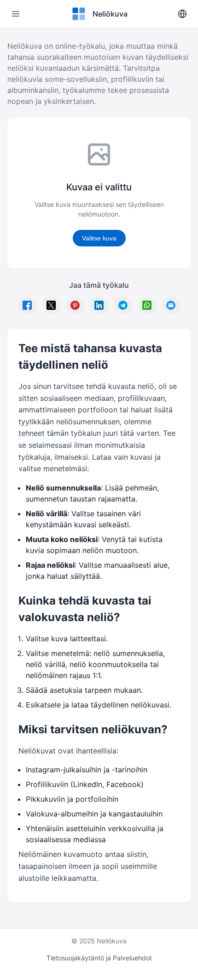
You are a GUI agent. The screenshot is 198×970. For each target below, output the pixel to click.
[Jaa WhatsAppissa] (147, 305)
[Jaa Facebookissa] (27, 305)
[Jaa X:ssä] (51, 305)
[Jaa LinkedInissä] (99, 305)
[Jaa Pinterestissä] (75, 305)
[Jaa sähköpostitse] (171, 305)
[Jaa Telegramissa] (123, 305)
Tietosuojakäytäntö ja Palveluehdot (99, 958)
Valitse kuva (99, 238)
